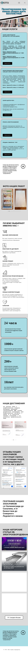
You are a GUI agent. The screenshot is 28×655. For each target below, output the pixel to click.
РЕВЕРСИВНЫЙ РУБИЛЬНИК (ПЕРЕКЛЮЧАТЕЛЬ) (10, 609)
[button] (3, 199)
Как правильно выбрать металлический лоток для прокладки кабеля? (14, 567)
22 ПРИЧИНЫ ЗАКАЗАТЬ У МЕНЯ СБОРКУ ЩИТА (14, 547)
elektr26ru (7, 545)
